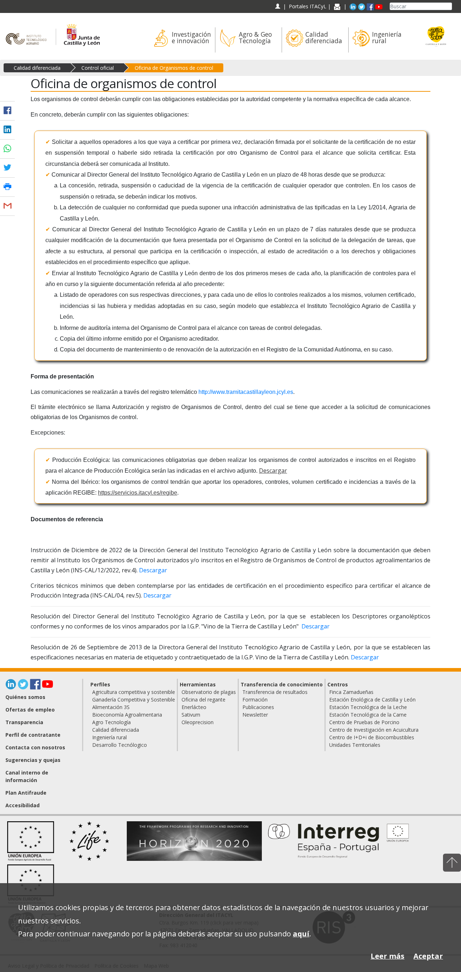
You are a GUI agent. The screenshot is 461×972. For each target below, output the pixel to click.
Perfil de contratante (33, 734)
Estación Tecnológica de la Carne (368, 714)
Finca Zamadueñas (351, 692)
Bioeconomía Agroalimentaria (127, 714)
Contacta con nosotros (35, 747)
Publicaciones (258, 707)
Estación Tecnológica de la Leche (368, 707)
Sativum (191, 714)
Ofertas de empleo (30, 709)
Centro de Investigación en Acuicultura (374, 729)
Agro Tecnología (111, 722)
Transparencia (24, 722)
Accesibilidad (22, 805)
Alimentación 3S (111, 707)
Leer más (387, 956)
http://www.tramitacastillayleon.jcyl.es (245, 392)
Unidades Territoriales (354, 744)
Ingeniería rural (109, 737)
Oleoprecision (198, 722)
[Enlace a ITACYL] (28, 31)
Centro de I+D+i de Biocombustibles (371, 737)
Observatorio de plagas (209, 692)
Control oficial (97, 67)
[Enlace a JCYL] (81, 31)
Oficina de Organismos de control (174, 67)
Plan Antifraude (25, 792)
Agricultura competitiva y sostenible (133, 692)
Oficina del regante (203, 699)
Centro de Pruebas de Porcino (364, 722)
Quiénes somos (25, 697)
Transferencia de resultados (275, 692)
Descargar (273, 470)
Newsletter (255, 714)
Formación (255, 699)
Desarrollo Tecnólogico (119, 744)
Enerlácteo (194, 707)
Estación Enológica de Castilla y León (372, 699)
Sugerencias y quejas (33, 760)
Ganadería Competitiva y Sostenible (133, 699)
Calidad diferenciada (37, 67)
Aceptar (428, 956)
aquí (301, 934)
